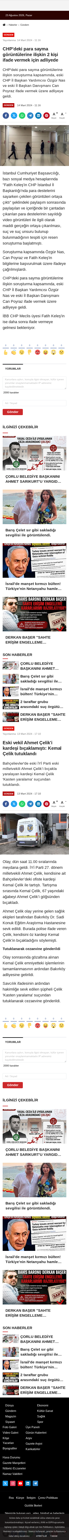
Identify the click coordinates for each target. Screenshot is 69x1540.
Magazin (10, 1416)
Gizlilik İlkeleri (33, 1505)
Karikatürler (33, 1449)
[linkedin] (38, 115)
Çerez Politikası (48, 1497)
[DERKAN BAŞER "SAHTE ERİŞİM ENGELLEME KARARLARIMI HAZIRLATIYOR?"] (34, 614)
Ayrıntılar (41, 1536)
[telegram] (30, 115)
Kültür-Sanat (45, 1410)
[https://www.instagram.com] (12, 1483)
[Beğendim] (6, 346)
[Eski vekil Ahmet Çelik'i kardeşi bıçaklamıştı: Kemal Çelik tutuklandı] (34, 834)
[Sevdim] (22, 346)
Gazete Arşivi (34, 1443)
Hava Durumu (11, 1457)
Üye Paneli (33, 1427)
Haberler (13, 25)
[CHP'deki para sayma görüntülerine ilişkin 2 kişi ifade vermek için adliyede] (34, 145)
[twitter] (14, 115)
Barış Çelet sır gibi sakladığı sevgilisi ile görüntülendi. (30, 532)
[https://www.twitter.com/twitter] (5, 1483)
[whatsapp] (22, 115)
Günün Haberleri (36, 1432)
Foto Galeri (10, 1427)
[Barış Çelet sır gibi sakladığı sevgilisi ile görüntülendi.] (34, 507)
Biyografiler (10, 1448)
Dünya (9, 1405)
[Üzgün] (61, 346)
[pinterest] (46, 115)
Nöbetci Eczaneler (14, 1468)
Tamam (53, 1536)
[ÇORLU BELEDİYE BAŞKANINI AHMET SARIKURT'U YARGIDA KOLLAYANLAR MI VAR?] (34, 453)
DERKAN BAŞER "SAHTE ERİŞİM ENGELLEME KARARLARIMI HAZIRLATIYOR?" (28, 640)
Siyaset (10, 1421)
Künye (20, 1497)
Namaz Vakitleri (12, 1473)
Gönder (12, 412)
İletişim (31, 1497)
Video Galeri (10, 1432)
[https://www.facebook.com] (20, 1483)
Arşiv (29, 1438)
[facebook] (6, 115)
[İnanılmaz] (53, 346)
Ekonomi (42, 1405)
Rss (11, 1497)
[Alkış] (14, 346)
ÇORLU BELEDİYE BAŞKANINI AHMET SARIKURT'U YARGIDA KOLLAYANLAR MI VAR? (32, 479)
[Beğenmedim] (30, 346)
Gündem (24, 25)
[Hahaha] (45, 346)
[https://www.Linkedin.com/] (27, 1483)
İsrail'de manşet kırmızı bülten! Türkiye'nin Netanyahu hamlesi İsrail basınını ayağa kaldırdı (33, 586)
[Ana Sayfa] (4, 25)
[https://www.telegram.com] (35, 1483)
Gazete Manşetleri (14, 1462)
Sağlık (41, 1416)
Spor (40, 1421)
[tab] (13, 368)
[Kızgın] (37, 346)
